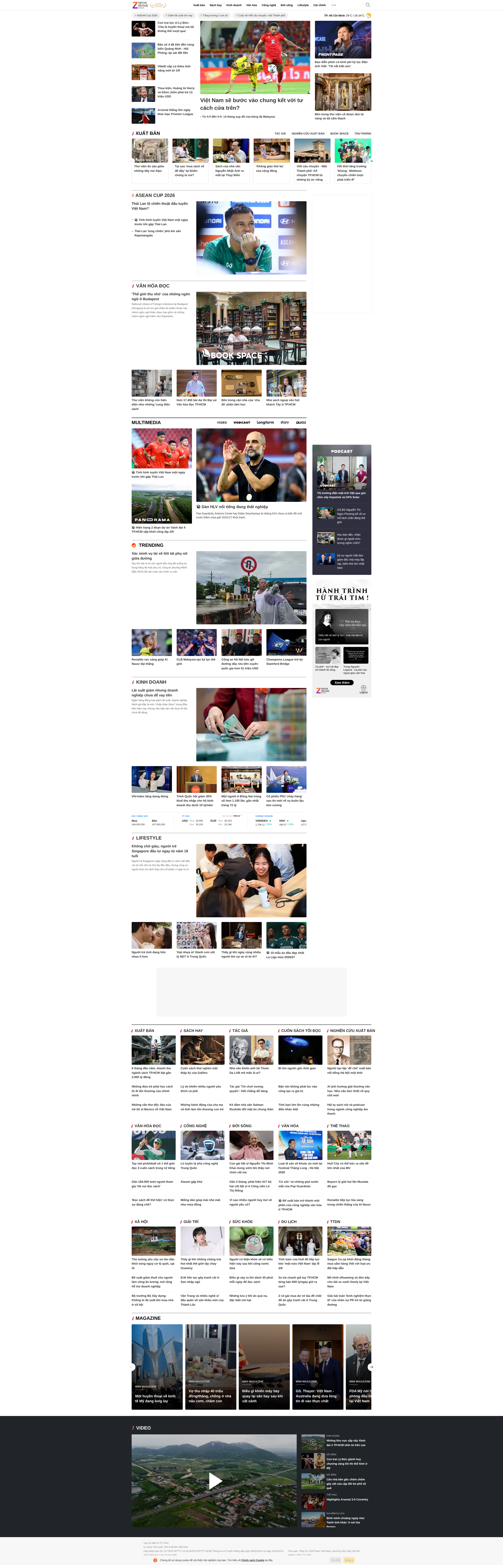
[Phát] (214, 1480)
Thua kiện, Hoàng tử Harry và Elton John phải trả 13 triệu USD (176, 92)
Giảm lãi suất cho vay (180, 15)
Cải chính (319, 5)
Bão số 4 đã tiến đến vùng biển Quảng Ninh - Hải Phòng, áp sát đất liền (176, 49)
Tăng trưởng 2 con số (215, 15)
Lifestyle (303, 5)
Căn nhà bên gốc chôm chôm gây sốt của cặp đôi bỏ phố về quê (346, 1484)
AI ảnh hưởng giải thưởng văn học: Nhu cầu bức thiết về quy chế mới (348, 1091)
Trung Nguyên (319, 581)
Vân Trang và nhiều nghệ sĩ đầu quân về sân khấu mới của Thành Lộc (202, 1300)
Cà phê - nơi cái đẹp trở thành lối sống (327, 668)
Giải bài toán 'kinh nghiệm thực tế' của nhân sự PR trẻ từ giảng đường (349, 1300)
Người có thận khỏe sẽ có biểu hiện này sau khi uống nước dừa (251, 1264)
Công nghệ (269, 5)
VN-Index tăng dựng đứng (150, 796)
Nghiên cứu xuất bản (352, 1031)
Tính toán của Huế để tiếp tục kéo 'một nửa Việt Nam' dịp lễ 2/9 (298, 1264)
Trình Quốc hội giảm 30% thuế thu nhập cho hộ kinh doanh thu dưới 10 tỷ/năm (195, 801)
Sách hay (216, 5)
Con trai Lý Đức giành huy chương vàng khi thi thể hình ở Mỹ (347, 1464)
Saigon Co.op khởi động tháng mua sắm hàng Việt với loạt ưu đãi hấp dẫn (348, 1264)
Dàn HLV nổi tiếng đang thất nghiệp (235, 507)
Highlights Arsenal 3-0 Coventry (347, 1499)
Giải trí (191, 1222)
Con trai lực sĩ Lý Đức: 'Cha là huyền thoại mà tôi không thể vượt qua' (176, 27)
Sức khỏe (242, 1222)
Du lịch (289, 1222)
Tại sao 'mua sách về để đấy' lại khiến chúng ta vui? (189, 171)
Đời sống (287, 5)
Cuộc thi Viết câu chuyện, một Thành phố (261, 15)
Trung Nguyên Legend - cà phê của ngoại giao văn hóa (355, 669)
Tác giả (240, 1031)
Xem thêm (342, 678)
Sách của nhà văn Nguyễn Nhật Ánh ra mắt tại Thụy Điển (229, 171)
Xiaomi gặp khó (191, 1182)
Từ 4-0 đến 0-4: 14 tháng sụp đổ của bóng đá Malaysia (238, 116)
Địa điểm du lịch (335, 1513)
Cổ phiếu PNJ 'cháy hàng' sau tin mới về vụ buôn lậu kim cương (285, 801)
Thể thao (340, 1126)
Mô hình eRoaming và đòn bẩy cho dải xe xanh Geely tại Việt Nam (348, 1282)
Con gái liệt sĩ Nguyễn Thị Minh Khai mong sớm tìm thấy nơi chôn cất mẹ (251, 1168)
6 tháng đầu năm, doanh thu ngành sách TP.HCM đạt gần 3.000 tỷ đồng (151, 1073)
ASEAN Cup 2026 (147, 15)
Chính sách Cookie (252, 1560)
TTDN (335, 1222)
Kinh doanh (233, 5)
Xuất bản (199, 5)
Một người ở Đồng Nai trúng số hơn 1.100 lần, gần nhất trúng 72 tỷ (241, 801)
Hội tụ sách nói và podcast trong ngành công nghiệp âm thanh (347, 1109)
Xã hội (141, 1222)
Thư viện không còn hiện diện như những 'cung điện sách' (151, 405)
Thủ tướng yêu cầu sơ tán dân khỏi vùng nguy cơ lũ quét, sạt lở (153, 1264)
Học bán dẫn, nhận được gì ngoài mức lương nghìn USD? (349, 538)
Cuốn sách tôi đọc (301, 1031)
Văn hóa (251, 5)
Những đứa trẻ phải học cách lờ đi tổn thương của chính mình (152, 1091)
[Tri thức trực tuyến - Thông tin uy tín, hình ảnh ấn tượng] (149, 5)
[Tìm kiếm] (368, 5)
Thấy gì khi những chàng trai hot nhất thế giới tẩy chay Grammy (201, 1264)
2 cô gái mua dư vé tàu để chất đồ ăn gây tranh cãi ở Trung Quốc (299, 1300)
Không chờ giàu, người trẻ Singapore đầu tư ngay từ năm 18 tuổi (160, 851)
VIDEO (143, 1428)
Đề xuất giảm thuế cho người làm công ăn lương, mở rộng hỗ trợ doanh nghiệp (152, 1282)
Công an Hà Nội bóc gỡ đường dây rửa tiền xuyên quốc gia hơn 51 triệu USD (239, 664)
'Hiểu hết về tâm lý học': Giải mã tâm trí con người (340, 637)
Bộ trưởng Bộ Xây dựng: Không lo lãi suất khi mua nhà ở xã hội (152, 1300)
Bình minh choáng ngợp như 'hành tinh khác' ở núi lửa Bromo (345, 1522)
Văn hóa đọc (153, 286)
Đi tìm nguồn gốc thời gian (297, 1068)
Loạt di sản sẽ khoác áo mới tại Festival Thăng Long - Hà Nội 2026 (300, 1168)
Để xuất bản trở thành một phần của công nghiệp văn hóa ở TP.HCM (300, 1205)
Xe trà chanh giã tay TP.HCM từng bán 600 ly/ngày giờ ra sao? (298, 1282)
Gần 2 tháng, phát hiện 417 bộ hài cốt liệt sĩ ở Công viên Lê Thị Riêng (250, 1186)
